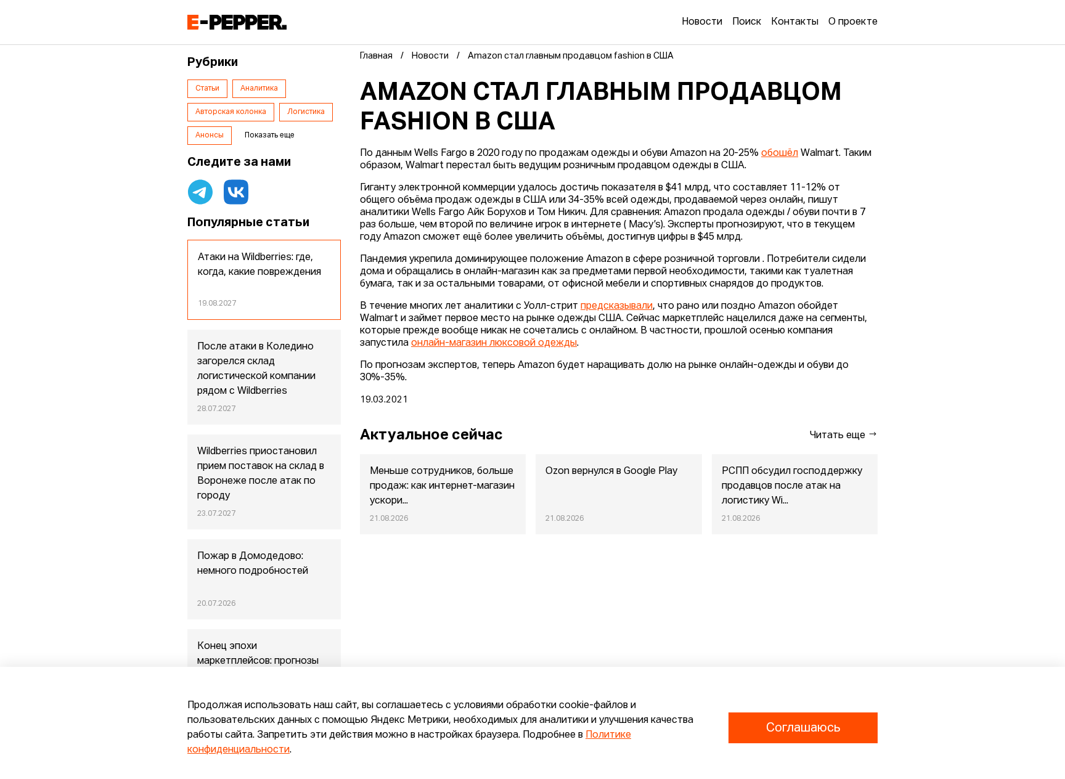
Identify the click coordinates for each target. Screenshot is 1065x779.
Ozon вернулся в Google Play (611, 471)
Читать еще (839, 436)
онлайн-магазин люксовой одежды (494, 343)
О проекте (853, 22)
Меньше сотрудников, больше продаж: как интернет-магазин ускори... (442, 486)
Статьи (207, 88)
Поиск (746, 22)
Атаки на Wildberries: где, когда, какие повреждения (259, 265)
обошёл (779, 153)
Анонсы (209, 135)
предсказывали (617, 306)
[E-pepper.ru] (237, 22)
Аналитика (259, 88)
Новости (702, 22)
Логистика (306, 112)
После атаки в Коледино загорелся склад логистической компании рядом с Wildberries (256, 369)
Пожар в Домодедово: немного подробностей (252, 564)
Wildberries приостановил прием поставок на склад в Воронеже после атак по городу (260, 474)
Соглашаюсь (803, 728)
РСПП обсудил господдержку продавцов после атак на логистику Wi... (792, 486)
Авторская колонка (230, 112)
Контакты (794, 22)
